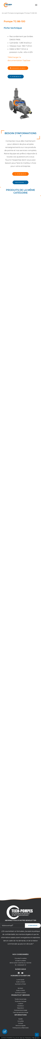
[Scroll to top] (37, 1034)
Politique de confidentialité (20, 1028)
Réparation (20, 1008)
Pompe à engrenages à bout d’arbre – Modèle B (20, 354)
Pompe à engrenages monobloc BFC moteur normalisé (17, 297)
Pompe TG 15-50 (12, 588)
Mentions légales (20, 1025)
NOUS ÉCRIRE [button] (19, 182)
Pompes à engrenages (16, 13)
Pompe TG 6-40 (12, 529)
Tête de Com (36, 1038)
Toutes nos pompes (20, 999)
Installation (20, 1006)
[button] (36, 5)
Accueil (4, 13)
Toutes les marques (20, 1001)
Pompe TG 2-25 (12, 412)
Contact (20, 1023)
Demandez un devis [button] (18, 68)
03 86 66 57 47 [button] (16, 76)
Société (20, 1019)
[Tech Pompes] (8, 5)
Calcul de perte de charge (20, 1012)
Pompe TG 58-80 (12, 705)
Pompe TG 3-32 (12, 471)
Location (20, 1003)
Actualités (21, 1021)
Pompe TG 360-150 (13, 881)
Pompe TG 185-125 (13, 822)
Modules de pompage (20, 1010)
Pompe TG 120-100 (13, 764)
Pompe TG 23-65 (12, 647)
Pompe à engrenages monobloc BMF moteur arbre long (17, 238)
